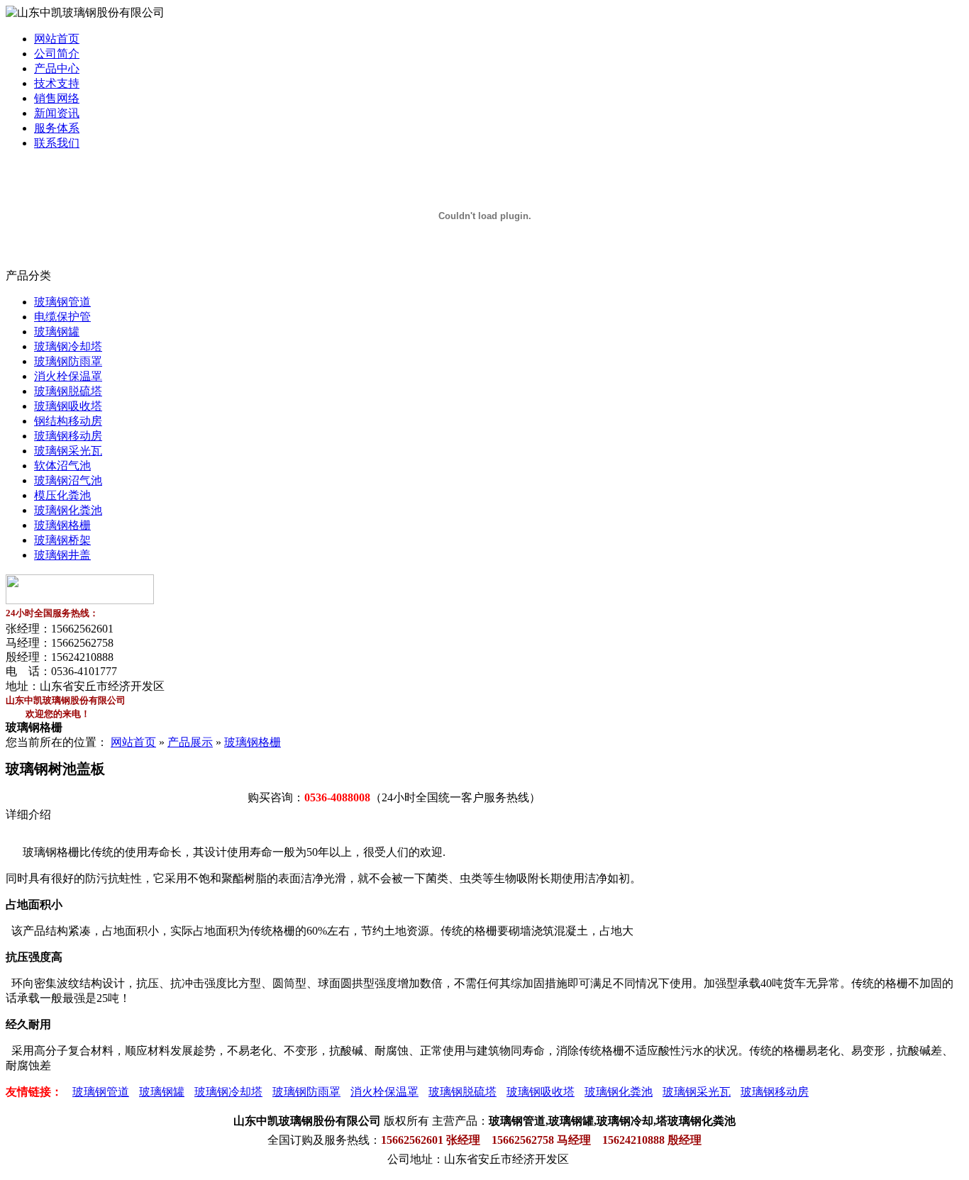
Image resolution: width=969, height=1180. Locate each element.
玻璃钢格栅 (62, 525)
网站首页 (56, 39)
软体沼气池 (62, 466)
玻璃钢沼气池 (68, 480)
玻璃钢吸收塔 (68, 406)
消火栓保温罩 (68, 376)
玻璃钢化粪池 (68, 510)
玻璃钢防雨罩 (68, 361)
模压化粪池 (62, 495)
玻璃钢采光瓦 (68, 451)
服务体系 (56, 128)
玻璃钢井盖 (62, 555)
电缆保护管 (62, 317)
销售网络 (56, 98)
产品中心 (56, 68)
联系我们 (56, 143)
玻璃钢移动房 (68, 436)
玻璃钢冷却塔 (68, 346)
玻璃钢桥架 (62, 540)
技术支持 (56, 83)
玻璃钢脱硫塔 (68, 391)
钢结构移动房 (68, 421)
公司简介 (56, 54)
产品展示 (190, 742)
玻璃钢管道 (62, 302)
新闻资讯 (56, 113)
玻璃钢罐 (56, 331)
